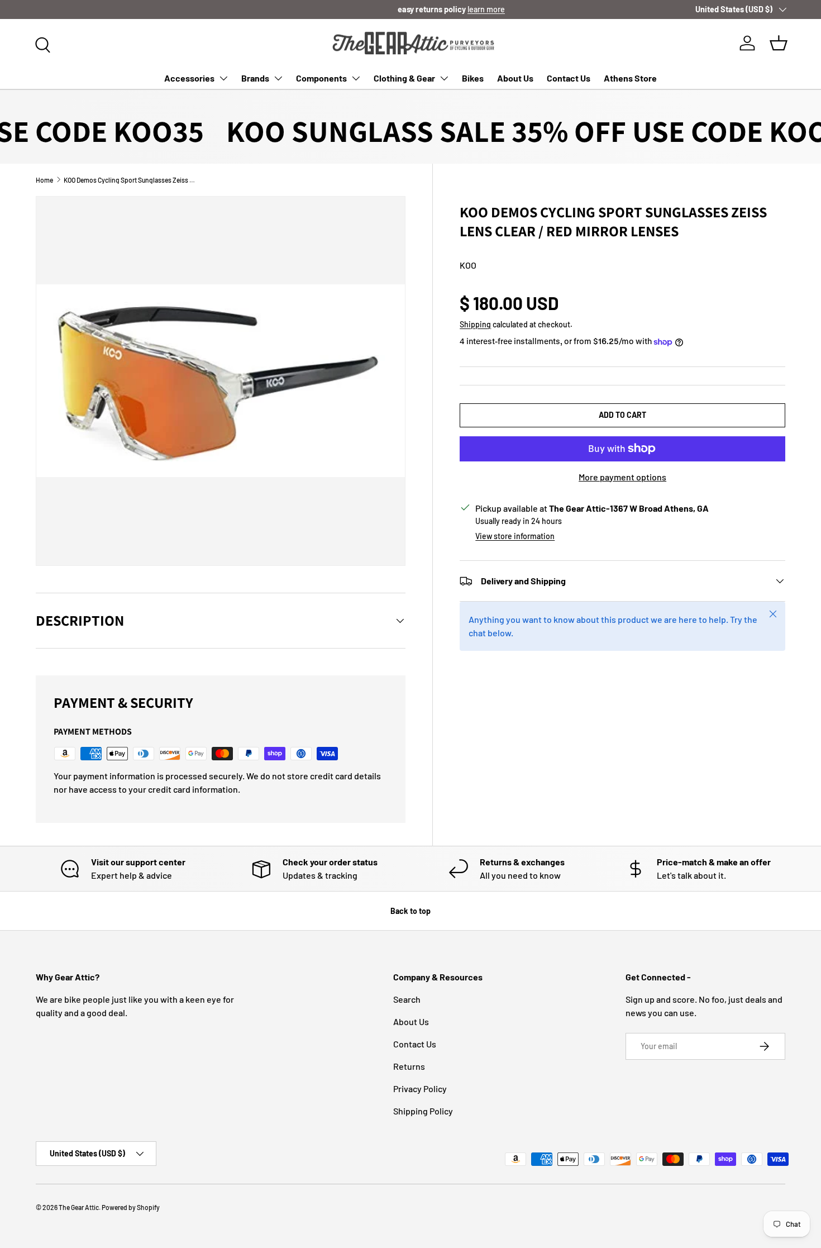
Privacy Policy (420, 1088)
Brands (255, 78)
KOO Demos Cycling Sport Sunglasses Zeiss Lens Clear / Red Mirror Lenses (131, 180)
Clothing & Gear (404, 78)
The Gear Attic (79, 1207)
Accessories (189, 78)
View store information (515, 536)
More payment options (622, 476)
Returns (409, 1066)
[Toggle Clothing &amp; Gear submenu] (444, 78)
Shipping (475, 324)
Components (321, 78)
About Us (515, 78)
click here (92, 9)
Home (44, 180)
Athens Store (630, 78)
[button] (778, 43)
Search (407, 999)
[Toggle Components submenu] (355, 78)
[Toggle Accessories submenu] (223, 78)
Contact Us (568, 78)
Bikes (473, 78)
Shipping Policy (423, 1111)
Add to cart (622, 415)
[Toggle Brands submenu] (278, 78)
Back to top (410, 911)
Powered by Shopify (131, 1207)
